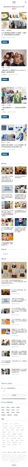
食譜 (19, 444)
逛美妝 (7, 412)
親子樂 (13, 412)
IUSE (10, 423)
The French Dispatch (18, 425)
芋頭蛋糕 (3, 442)
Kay (4, 37)
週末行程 (3, 444)
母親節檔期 (20, 434)
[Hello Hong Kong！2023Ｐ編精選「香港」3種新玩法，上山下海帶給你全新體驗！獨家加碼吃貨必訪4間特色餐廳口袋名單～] (7, 205)
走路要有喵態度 (14, 442)
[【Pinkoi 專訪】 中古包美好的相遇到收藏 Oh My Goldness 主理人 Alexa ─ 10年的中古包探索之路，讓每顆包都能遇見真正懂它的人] (7, 170)
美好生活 (3, 142)
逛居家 (2, 410)
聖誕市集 (12, 440)
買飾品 (7, 407)
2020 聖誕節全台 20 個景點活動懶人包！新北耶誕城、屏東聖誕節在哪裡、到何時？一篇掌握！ (20, 229)
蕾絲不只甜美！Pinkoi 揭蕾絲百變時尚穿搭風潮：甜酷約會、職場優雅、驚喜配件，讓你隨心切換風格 (19, 353)
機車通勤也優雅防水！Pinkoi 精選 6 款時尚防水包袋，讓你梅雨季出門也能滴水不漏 (19, 371)
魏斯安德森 (4, 446)
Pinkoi (4, 112)
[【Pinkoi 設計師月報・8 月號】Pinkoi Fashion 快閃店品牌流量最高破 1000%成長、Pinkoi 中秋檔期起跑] (5, 310)
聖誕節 (17, 440)
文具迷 (13, 410)
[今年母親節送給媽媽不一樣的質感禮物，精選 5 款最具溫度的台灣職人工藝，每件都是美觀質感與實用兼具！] (21, 189)
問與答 (14, 452)
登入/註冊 (23, 452)
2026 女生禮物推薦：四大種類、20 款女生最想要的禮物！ (7, 229)
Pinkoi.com (5, 452)
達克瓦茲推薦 (14, 444)
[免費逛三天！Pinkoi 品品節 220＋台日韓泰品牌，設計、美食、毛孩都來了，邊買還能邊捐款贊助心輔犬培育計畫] (5, 331)
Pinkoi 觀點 (8, 105)
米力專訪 (7, 438)
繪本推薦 (3, 440)
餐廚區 (7, 410)
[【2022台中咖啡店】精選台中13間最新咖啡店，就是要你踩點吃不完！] (7, 237)
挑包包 (2, 407)
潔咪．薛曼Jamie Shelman (12, 436)
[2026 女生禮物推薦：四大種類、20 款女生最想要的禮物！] (7, 222)
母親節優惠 (14, 434)
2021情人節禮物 (5, 423)
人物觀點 (3, 67)
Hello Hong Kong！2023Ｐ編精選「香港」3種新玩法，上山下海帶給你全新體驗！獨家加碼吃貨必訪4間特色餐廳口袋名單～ (7, 213)
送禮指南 (3, 30)
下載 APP (19, 452)
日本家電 (3, 434)
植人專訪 (8, 434)
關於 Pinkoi (10, 452)
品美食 (2, 412)
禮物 (3, 438)
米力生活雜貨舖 (13, 438)
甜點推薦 (21, 436)
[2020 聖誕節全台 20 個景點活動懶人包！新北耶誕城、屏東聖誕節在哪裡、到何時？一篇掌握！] (21, 222)
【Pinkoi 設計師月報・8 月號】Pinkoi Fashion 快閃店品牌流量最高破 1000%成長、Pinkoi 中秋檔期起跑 (18, 310)
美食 (8, 440)
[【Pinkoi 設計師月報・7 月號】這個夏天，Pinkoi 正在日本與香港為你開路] (5, 322)
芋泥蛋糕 (21, 440)
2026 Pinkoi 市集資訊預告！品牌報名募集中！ (20, 177)
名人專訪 (8, 67)
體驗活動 (9, 415)
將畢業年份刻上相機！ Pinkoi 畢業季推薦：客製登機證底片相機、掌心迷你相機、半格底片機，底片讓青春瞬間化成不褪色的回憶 (19, 342)
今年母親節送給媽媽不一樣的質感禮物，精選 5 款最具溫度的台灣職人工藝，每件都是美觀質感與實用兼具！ (20, 196)
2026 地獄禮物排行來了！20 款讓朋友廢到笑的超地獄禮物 (20, 212)
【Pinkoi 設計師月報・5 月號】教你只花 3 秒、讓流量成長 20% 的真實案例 (14, 361)
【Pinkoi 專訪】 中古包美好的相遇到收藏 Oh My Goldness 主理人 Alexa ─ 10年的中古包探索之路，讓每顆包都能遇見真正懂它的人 (7, 179)
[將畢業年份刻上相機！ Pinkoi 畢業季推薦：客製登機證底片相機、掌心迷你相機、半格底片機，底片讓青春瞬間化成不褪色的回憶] (5, 342)
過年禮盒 (8, 444)
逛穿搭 (13, 407)
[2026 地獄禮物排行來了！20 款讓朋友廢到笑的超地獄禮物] (21, 205)
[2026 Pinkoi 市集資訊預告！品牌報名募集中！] (21, 170)
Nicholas (5, 74)
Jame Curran (16, 423)
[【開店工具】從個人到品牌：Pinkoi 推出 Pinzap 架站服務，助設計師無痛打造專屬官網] (7, 189)
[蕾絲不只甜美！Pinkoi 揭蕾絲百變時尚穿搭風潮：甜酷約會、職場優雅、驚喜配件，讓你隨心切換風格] (5, 353)
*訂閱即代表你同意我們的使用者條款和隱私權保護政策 (13, 398)
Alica (4, 149)
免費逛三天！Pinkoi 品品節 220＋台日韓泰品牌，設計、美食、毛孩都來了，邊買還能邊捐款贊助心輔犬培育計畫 (19, 331)
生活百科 (8, 142)
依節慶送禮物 (9, 30)
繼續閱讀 (5, 42)
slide (11, 425)
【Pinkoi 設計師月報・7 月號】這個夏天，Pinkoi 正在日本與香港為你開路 (19, 321)
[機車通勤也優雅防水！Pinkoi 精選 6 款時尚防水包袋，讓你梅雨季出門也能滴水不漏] (5, 371)
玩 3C (18, 410)
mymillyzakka (5, 425)
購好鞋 (18, 407)
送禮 (20, 442)
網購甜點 (19, 438)
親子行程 (8, 442)
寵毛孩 (18, 412)
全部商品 (16, 415)
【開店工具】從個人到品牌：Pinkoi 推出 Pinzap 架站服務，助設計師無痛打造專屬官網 (7, 196)
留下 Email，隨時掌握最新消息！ (8, 388)
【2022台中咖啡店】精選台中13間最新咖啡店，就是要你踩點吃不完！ (7, 244)
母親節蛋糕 (4, 436)
